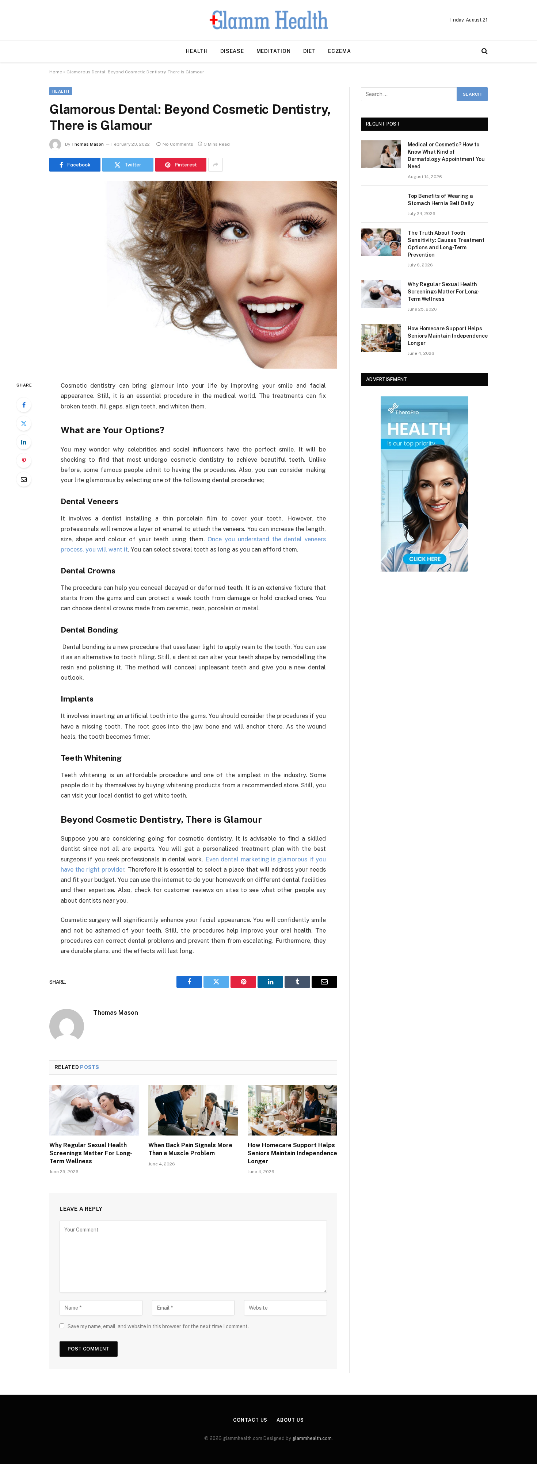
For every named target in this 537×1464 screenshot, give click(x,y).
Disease (232, 51)
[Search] (484, 51)
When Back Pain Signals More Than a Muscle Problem (190, 1149)
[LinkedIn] (23, 442)
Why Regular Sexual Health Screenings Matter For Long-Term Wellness (90, 1153)
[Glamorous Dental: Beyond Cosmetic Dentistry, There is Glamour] (193, 275)
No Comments (178, 144)
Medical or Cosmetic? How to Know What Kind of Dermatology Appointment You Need (446, 155)
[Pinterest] (23, 460)
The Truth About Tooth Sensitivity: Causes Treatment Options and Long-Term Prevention (446, 244)
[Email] (23, 479)
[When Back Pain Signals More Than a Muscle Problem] (193, 1110)
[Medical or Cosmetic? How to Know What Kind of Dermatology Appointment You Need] (381, 154)
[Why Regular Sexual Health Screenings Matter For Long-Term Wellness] (94, 1110)
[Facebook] (23, 404)
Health (196, 51)
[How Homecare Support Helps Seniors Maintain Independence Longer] (292, 1110)
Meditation (273, 51)
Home (55, 71)
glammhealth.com (312, 1438)
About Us (290, 1420)
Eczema (339, 51)
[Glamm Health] (269, 20)
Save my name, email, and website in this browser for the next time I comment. (158, 1326)
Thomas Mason (87, 144)
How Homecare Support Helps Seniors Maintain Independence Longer (292, 1153)
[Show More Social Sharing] (215, 165)
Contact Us (250, 1420)
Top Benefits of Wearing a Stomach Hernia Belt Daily (441, 199)
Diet (309, 51)
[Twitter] (23, 423)
